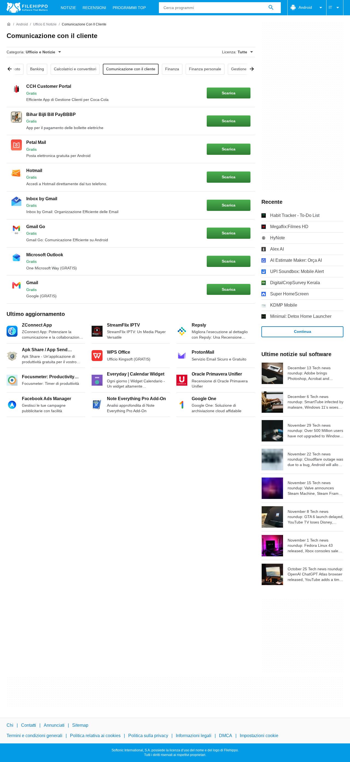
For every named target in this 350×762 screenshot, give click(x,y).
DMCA (225, 735)
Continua (302, 331)
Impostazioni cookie (259, 735)
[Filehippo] (27, 7)
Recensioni (94, 7)
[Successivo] (250, 69)
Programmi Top (129, 7)
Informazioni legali (193, 735)
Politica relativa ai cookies (95, 735)
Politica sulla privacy (148, 735)
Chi (10, 725)
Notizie (68, 7)
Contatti (28, 725)
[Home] (9, 24)
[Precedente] (11, 69)
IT (330, 7)
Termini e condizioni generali (34, 735)
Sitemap (80, 725)
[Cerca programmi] (271, 7)
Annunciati (54, 725)
